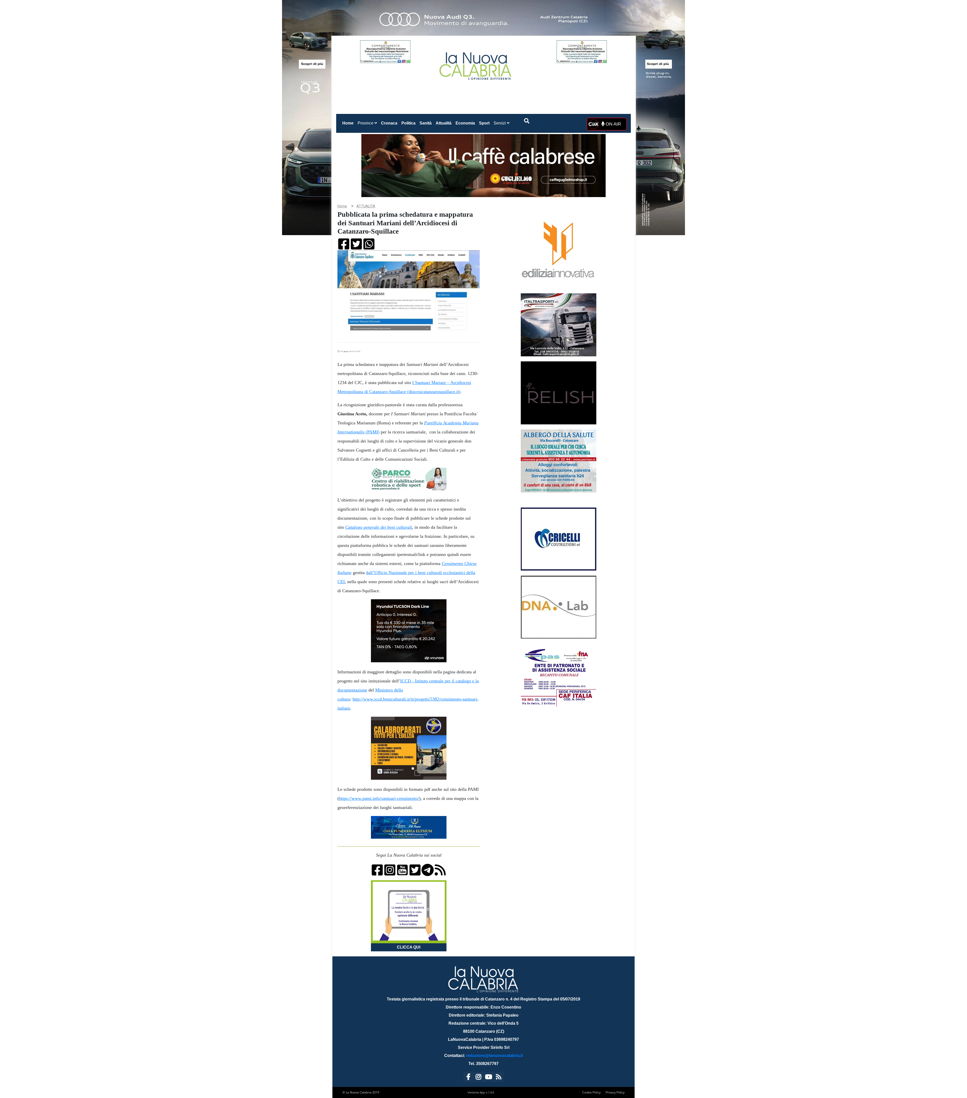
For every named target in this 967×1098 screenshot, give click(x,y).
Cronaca (389, 123)
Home (349, 123)
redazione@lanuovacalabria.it (494, 1055)
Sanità (426, 123)
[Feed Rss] (499, 1078)
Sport (484, 123)
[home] (476, 64)
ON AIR (612, 124)
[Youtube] (489, 1078)
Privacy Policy (615, 1092)
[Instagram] (478, 1078)
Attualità (444, 123)
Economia (465, 123)
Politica (408, 123)
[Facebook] (468, 1078)
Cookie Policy (591, 1092)
